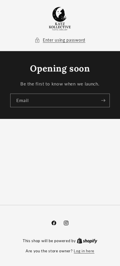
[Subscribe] (103, 100)
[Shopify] (87, 240)
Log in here (84, 251)
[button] (60, 40)
